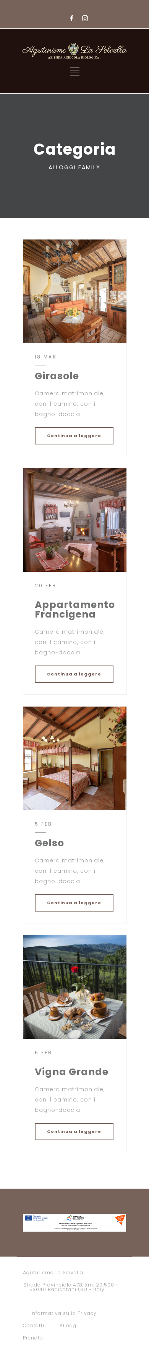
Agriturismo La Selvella (53, 1272)
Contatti (33, 1325)
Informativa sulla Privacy (64, 1313)
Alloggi (69, 1325)
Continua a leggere (74, 436)
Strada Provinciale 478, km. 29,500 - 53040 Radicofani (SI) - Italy (70, 1287)
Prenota (33, 1337)
